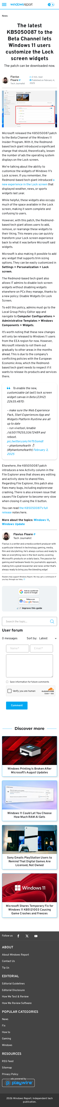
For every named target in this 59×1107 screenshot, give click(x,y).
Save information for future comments (29, 682)
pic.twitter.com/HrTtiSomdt (25, 441)
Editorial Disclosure (13, 990)
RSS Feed (7, 1061)
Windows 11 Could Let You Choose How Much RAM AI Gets (29, 815)
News (5, 16)
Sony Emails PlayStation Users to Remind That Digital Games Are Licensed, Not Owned (29, 861)
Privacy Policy (10, 1074)
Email (38, 648)
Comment (17, 705)
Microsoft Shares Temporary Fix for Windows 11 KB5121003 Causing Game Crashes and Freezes (29, 909)
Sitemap (7, 1067)
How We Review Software (17, 1003)
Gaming (6, 1038)
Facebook (18, 936)
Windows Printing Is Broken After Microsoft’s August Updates (29, 770)
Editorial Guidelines (13, 983)
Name (14, 648)
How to (6, 1032)
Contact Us (8, 961)
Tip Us (5, 967)
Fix (3, 1025)
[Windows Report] (21, 4)
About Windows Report (15, 955)
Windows (7, 1045)
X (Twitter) (27, 936)
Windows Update (13, 524)
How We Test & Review (15, 996)
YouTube (35, 936)
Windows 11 (41, 520)
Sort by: (32, 638)
